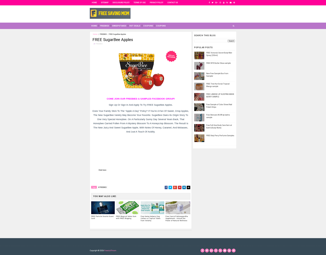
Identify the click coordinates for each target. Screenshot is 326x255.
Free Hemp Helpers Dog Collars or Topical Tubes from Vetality (150, 219)
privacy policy (156, 3)
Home (94, 3)
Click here (102, 170)
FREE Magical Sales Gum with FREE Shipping (126, 217)
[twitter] (212, 2)
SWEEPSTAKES (119, 26)
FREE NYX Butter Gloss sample (218, 63)
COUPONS (148, 26)
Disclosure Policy (121, 3)
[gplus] (216, 2)
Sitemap (104, 3)
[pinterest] (234, 2)
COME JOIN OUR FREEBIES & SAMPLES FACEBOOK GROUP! (141, 98)
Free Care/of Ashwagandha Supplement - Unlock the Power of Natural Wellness (177, 219)
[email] (230, 2)
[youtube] (223, 2)
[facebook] (209, 2)
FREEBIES (104, 26)
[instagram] (220, 2)
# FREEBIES (102, 187)
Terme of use (140, 3)
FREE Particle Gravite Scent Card (102, 217)
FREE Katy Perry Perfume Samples (220, 136)
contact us (172, 3)
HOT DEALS (134, 26)
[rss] (227, 2)
